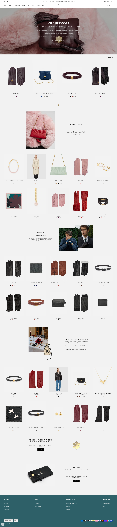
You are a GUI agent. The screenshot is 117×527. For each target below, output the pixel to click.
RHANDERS (8, 523)
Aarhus (104, 504)
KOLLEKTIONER (17, 5)
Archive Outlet (72, 1)
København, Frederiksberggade (108, 501)
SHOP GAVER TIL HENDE (76, 134)
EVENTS (33, 5)
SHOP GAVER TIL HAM (40, 242)
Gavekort (36, 504)
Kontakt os (68, 501)
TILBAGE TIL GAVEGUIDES (58, 458)
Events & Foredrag (38, 506)
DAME (5, 5)
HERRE (10, 5)
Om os (5, 501)
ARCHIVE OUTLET (25, 5)
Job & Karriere (6, 506)
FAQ (67, 511)
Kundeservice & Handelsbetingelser (72, 503)
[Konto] (107, 5)
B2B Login (6, 511)
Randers (104, 506)
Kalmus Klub (6, 504)
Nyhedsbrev (68, 509)
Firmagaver (37, 503)
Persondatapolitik (7, 509)
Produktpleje (68, 506)
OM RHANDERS (40, 5)
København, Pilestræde (106, 503)
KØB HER (40, 449)
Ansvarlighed (6, 503)
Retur (67, 504)
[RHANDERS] (58, 5)
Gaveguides (37, 501)
